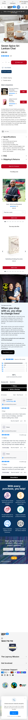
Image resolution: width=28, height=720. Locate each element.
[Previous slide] (1, 12)
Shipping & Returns (11, 159)
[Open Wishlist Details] (2, 67)
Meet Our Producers (14, 166)
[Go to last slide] (2, 199)
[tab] (5, 221)
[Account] (23, 7)
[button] (14, 56)
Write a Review (17, 390)
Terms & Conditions (6, 561)
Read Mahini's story (8, 352)
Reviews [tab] (4, 382)
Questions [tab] (12, 382)
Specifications (9, 137)
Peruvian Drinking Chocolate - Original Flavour (13, 90)
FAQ (5, 156)
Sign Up (14, 558)
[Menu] (1, 7)
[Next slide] (26, 12)
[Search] (5, 7)
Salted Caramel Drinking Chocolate (13, 100)
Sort (14, 395)
